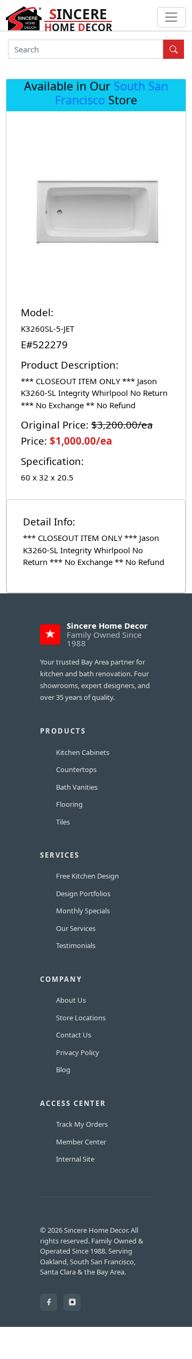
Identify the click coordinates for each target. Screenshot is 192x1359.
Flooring (69, 804)
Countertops (76, 769)
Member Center (81, 1142)
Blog (63, 1069)
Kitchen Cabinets (82, 752)
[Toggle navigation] (171, 17)
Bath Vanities (77, 787)
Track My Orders (82, 1124)
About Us (71, 1000)
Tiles (63, 822)
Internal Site (75, 1159)
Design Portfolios (83, 893)
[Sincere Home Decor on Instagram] (72, 1302)
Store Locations (81, 1017)
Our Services (75, 928)
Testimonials (75, 945)
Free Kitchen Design (87, 876)
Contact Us (73, 1035)
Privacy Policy (77, 1052)
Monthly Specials (83, 910)
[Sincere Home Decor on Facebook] (48, 1302)
